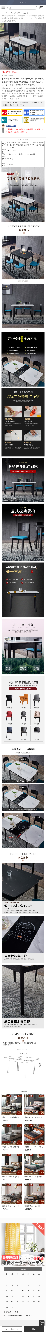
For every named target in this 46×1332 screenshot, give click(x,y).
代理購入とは (11, 125)
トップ (4, 13)
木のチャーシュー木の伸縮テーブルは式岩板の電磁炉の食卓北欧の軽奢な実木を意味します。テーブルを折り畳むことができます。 (22, 18)
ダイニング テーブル (18, 13)
